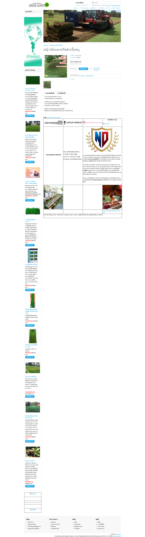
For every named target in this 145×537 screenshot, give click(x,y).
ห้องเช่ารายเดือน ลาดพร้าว (66, 215)
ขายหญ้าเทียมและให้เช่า (31, 264)
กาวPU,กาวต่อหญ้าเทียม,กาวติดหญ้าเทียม (31, 182)
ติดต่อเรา (53, 522)
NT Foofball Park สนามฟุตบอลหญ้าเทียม (31, 136)
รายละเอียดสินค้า (50, 93)
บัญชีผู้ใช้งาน (93, 8)
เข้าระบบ (107, 5)
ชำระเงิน (108, 8)
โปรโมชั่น (76, 528)
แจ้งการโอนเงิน (116, 8)
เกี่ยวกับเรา (31, 522)
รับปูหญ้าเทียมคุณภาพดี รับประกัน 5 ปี (31, 417)
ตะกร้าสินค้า (101, 8)
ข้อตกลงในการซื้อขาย (33, 528)
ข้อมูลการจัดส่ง (32, 524)
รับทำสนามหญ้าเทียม (30, 376)
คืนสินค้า (53, 526)
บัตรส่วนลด (77, 524)
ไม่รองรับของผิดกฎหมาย (34, 526)
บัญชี (99, 522)
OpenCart (118, 534)
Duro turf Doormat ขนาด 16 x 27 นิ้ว (30, 89)
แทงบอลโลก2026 (112, 210)
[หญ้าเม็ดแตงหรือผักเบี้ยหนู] (55, 77)
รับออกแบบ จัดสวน (30, 460)
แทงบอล (105, 210)
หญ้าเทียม (110, 119)
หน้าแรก (76, 8)
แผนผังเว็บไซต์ (55, 528)
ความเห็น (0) (61, 93)
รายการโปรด (96, 68)
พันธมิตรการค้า (78, 526)
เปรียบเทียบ (96, 69)
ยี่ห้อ (75, 522)
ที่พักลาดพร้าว (53, 215)
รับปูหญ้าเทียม (33, 384)
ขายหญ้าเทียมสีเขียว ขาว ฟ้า (30, 220)
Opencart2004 (117, 536)
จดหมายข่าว (101, 528)
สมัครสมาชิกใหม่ (116, 5)
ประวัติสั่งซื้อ (101, 524)
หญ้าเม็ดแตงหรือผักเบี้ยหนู (56, 45)
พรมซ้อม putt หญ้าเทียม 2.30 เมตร (31, 345)
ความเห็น (81, 75)
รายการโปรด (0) (84, 8)
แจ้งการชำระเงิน (55, 524)
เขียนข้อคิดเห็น (89, 75)
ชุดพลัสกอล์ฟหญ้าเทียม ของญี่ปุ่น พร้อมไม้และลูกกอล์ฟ (31, 311)
